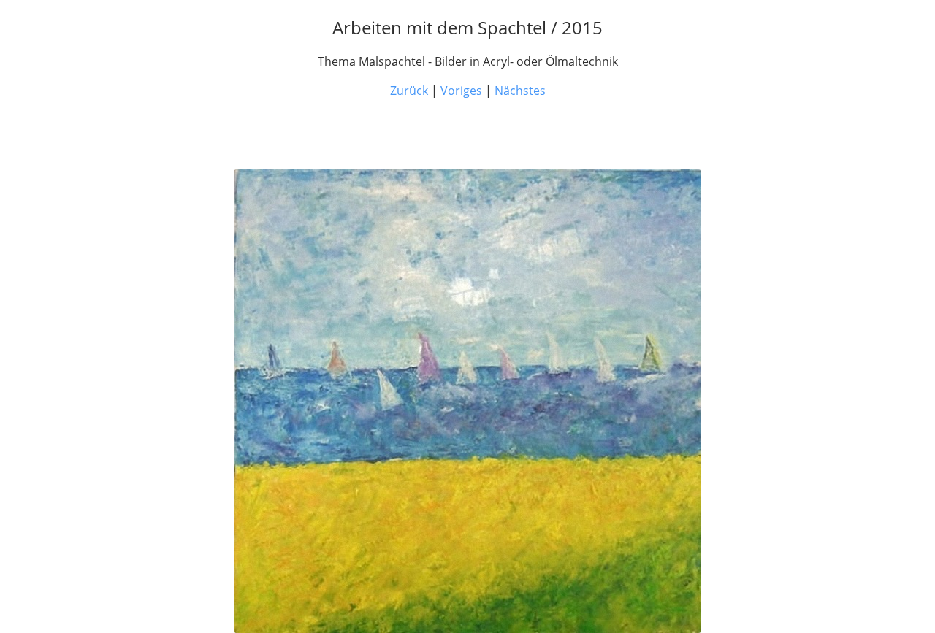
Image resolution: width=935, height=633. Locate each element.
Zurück (409, 91)
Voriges (461, 91)
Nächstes (520, 91)
